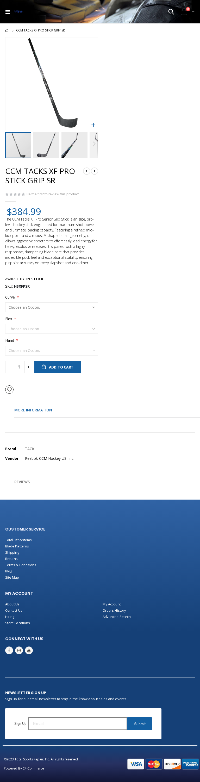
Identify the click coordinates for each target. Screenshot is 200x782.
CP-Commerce (33, 768)
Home (7, 30)
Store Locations (17, 623)
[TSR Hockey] (19, 11)
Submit (140, 724)
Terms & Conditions (20, 565)
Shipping (12, 552)
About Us (12, 604)
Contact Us (13, 610)
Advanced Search (117, 616)
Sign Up (20, 724)
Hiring (9, 616)
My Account (112, 604)
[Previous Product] (86, 171)
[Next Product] (94, 171)
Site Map (12, 577)
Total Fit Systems (18, 540)
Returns (11, 558)
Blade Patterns (17, 546)
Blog (8, 571)
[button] (93, 125)
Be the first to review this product (53, 194)
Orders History (114, 610)
